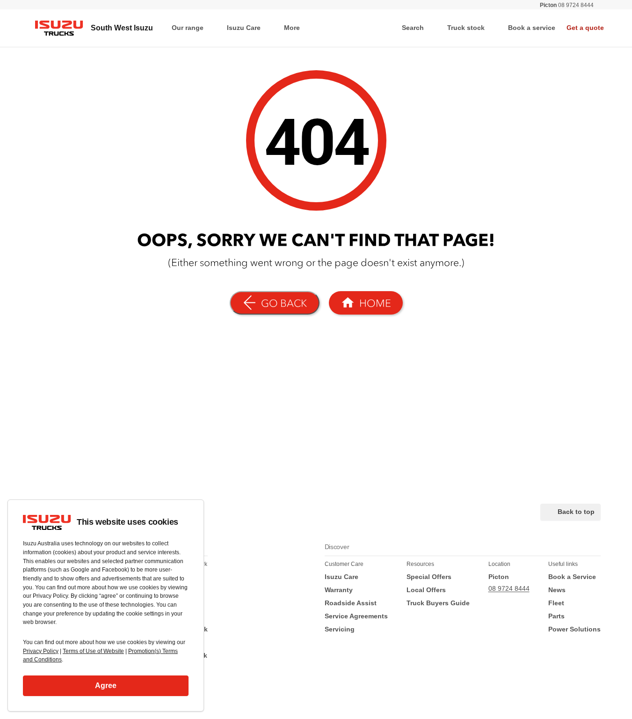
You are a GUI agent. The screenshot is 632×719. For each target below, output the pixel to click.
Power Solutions (574, 629)
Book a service (531, 27)
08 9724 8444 (567, 5)
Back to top (576, 511)
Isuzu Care (244, 27)
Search (413, 27)
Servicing (340, 629)
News (557, 590)
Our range (187, 27)
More (292, 27)
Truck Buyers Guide (438, 603)
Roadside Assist (351, 603)
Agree (105, 686)
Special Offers (429, 576)
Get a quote (585, 27)
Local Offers (426, 590)
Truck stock (466, 27)
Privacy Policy (40, 651)
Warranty (339, 590)
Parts (556, 616)
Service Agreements (356, 616)
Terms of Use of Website (93, 651)
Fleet (556, 603)
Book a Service (572, 576)
